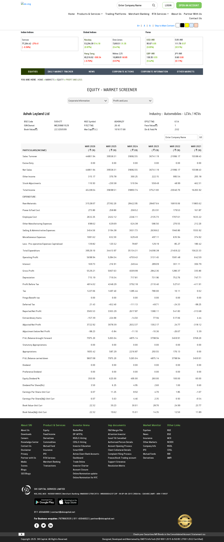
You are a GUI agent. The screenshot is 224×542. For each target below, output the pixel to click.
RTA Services (159, 13)
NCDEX (170, 441)
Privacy (24, 453)
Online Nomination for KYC (85, 477)
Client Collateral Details (119, 449)
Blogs (24, 469)
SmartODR (78, 449)
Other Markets (150, 441)
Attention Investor (117, 434)
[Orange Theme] (196, 25)
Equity (60, 79)
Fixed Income (49, 434)
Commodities (49, 441)
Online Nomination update (85, 473)
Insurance (47, 449)
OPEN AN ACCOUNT (189, 5)
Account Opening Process (120, 445)
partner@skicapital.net (102, 518)
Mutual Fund (49, 445)
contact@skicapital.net (63, 511)
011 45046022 (81, 518)
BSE (169, 434)
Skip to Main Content (165, 25)
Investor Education (82, 445)
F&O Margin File (115, 430)
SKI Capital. (42, 539)
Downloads (26, 434)
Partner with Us (28, 457)
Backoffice (78, 430)
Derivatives (48, 438)
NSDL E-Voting (80, 438)
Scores (24, 465)
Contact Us (195, 18)
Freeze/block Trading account (122, 457)
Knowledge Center (30, 441)
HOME (40, 79)
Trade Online (79, 461)
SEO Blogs (26, 473)
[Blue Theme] (191, 25)
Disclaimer (26, 449)
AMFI (169, 457)
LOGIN (168, 5)
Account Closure (80, 469)
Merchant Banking (139, 13)
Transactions (49, 465)
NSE (169, 430)
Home (71, 13)
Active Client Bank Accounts (86, 453)
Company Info (149, 445)
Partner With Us (193, 13)
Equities (147, 430)
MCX (169, 438)
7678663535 (65, 518)
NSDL (169, 445)
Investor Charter (81, 465)
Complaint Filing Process (120, 453)
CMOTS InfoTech (148, 539)
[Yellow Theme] (187, 25)
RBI (168, 453)
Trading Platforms (115, 13)
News (145, 434)
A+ (138, 25)
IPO (44, 453)
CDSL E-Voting (79, 441)
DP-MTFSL (78, 434)
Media (24, 461)
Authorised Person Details (120, 441)
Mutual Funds (149, 453)
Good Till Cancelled (117, 438)
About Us (176, 13)
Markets (50, 79)
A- (150, 25)
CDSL (169, 449)
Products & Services (89, 13)
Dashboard (78, 457)
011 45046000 (42, 511)
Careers (24, 438)
